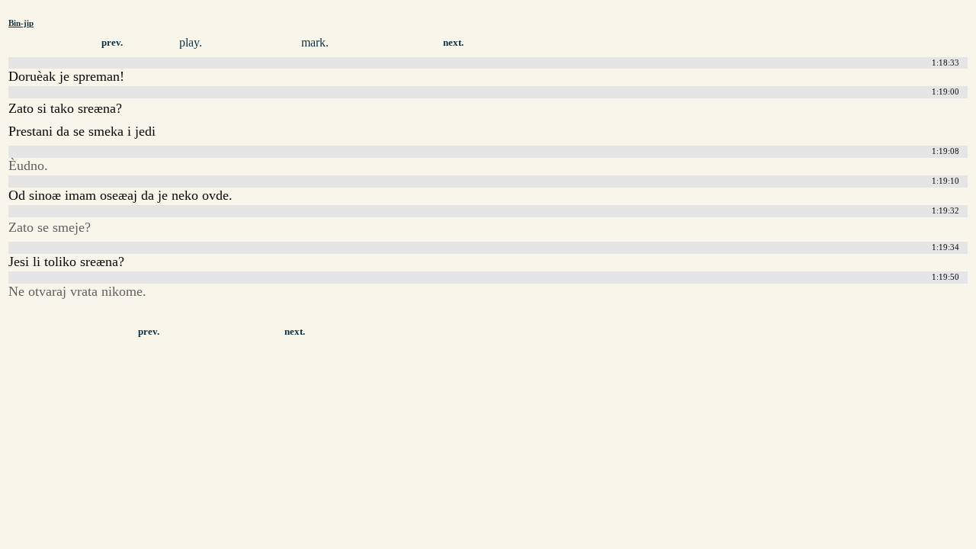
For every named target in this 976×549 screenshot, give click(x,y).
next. (453, 42)
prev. (112, 42)
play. (190, 42)
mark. (315, 42)
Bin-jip (21, 22)
